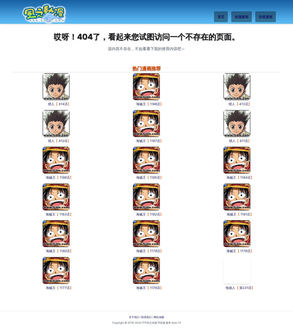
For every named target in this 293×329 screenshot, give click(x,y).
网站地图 (159, 317)
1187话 (155, 141)
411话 (244, 141)
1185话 (155, 177)
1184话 (245, 177)
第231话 (245, 288)
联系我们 (146, 317)
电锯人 (230, 288)
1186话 (65, 177)
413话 (243, 104)
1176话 (155, 288)
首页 (220, 17)
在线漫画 (265, 17)
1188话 (155, 104)
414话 (63, 104)
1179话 (155, 251)
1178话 (245, 251)
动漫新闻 (241, 17)
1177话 (65, 288)
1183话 (64, 214)
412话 (63, 141)
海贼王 (141, 104)
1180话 (65, 251)
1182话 (155, 214)
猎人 (51, 104)
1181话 (245, 214)
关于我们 (134, 317)
